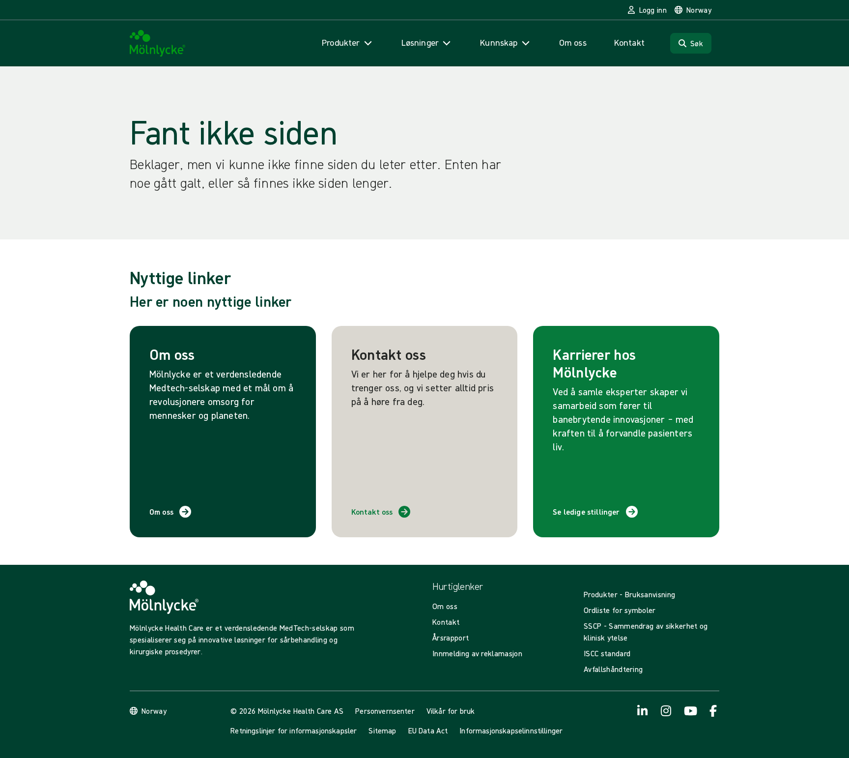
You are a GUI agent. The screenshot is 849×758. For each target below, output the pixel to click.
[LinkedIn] (643, 711)
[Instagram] (666, 711)
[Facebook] (713, 711)
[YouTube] (690, 711)
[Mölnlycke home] (158, 43)
